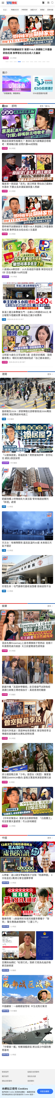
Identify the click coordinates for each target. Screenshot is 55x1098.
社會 (4, 319)
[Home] (12, 2)
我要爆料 (31, 1081)
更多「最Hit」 (45, 106)
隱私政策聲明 (7, 1081)
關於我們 (5, 1076)
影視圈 (4, 148)
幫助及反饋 (32, 1076)
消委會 (42, 10)
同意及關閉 (44, 1091)
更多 (49, 374)
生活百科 (6, 58)
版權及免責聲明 (33, 1072)
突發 (4, 506)
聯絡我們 (5, 1072)
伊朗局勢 (24, 10)
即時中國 (5, 882)
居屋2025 (33, 10)
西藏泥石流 (15, 10)
